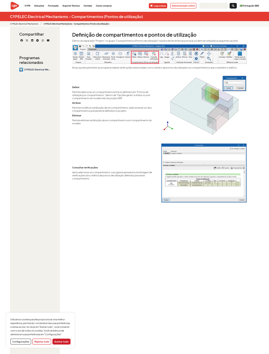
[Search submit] (233, 6)
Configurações (20, 341)
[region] (40, 330)
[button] (21, 40)
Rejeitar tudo (41, 341)
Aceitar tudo (61, 341)
